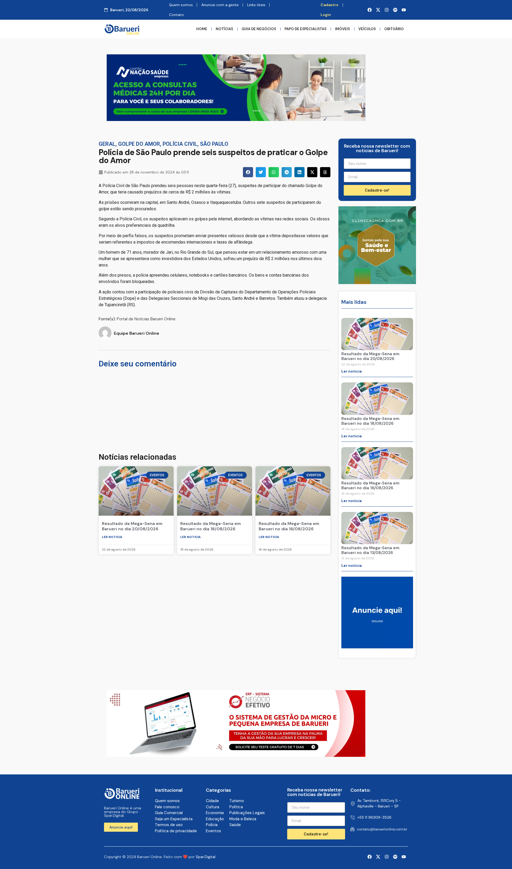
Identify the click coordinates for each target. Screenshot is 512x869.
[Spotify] (395, 10)
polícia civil (180, 144)
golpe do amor (139, 144)
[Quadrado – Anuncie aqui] (377, 646)
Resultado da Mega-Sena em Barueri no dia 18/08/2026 (210, 526)
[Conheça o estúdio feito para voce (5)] (236, 755)
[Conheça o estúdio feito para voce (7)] (236, 119)
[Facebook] (369, 10)
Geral (107, 144)
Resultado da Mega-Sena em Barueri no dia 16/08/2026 (289, 526)
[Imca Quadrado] (377, 282)
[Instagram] (386, 10)
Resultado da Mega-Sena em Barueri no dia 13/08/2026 (370, 550)
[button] (248, 172)
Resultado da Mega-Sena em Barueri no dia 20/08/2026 (132, 526)
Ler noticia (112, 537)
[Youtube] (403, 10)
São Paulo (214, 144)
